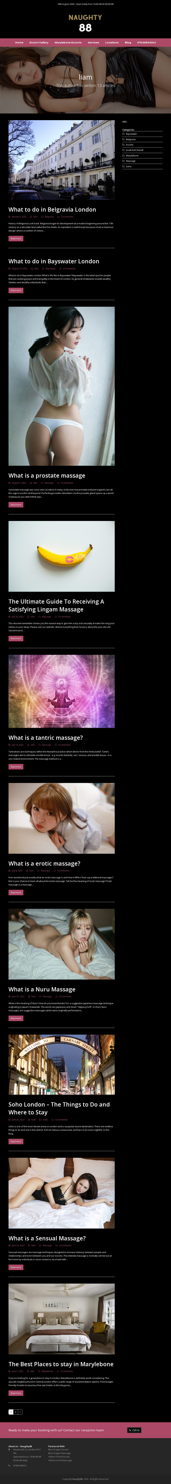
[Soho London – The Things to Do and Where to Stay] (62, 1064)
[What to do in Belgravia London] (62, 159)
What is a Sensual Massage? (47, 1238)
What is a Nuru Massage (42, 989)
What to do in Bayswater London (54, 261)
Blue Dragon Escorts (58, 1449)
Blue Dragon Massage (59, 1453)
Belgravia (49, 216)
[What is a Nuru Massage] (62, 943)
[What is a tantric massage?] (62, 691)
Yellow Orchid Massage (60, 1460)
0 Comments (67, 216)
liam (35, 216)
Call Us (136, 1430)
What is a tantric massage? (46, 737)
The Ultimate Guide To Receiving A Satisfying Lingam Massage (56, 605)
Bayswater (51, 268)
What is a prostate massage (47, 475)
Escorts (129, 144)
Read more (16, 238)
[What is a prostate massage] (62, 385)
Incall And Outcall (134, 150)
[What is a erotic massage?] (62, 818)
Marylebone (47, 1371)
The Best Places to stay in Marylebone (61, 1364)
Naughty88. (77, 1479)
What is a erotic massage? (44, 863)
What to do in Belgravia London (52, 209)
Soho (45, 1119)
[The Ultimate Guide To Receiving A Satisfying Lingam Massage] (62, 556)
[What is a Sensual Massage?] (62, 1192)
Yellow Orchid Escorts (59, 1456)
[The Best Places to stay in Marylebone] (62, 1318)
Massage (49, 482)
